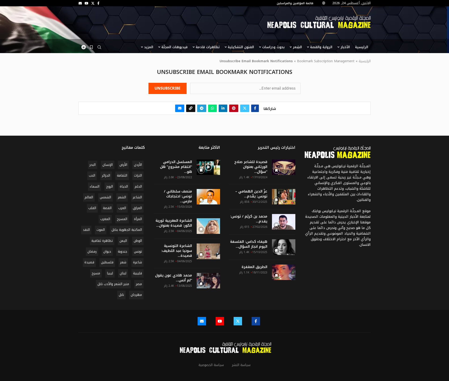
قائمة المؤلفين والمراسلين (295, 3)
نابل (121, 295)
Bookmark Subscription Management (326, 61)
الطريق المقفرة (254, 267)
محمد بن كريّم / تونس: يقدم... (248, 219)
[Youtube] (86, 3)
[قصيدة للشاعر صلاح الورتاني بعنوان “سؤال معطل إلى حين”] (283, 167)
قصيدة (89, 262)
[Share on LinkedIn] (223, 108)
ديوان (107, 251)
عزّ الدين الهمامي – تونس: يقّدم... (251, 194)
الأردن (138, 165)
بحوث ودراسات (273, 47)
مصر (139, 284)
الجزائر (106, 175)
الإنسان (107, 165)
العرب (122, 208)
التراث (138, 175)
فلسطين (107, 262)
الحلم (138, 186)
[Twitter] (93, 3)
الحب (92, 175)
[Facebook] (98, 3)
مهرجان (136, 295)
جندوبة (122, 251)
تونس (138, 251)
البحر (93, 165)
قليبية (137, 273)
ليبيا (110, 273)
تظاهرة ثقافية (102, 241)
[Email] (80, 3)
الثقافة (122, 175)
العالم (89, 197)
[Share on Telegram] (201, 108)
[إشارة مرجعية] (91, 47)
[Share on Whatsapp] (212, 108)
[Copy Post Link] (190, 108)
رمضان (92, 251)
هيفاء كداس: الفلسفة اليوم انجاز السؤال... (248, 244)
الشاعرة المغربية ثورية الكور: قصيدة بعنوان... (174, 223)
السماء (94, 186)
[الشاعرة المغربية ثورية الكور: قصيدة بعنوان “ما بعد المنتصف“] (208, 226)
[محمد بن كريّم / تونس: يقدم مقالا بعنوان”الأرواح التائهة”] (283, 222)
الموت (101, 230)
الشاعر (137, 197)
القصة (107, 208)
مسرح (96, 273)
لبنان (123, 273)
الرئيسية (361, 47)
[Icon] (208, 167)
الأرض (123, 165)
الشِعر (297, 47)
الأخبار (345, 47)
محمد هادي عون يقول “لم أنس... (173, 278)
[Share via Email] (179, 108)
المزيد (148, 47)
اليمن (123, 241)
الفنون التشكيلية (241, 47)
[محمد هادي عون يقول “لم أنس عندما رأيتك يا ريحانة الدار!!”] (208, 281)
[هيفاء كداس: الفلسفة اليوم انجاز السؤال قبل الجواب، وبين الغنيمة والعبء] (283, 247)
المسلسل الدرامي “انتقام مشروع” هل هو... (176, 167)
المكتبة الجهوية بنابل (127, 230)
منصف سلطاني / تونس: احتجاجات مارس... (178, 196)
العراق (137, 208)
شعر (123, 262)
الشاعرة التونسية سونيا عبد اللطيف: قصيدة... (176, 250)
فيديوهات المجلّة (174, 47)
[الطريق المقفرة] (283, 272)
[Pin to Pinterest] (233, 108)
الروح (109, 186)
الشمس (105, 197)
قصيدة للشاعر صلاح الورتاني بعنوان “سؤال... (250, 167)
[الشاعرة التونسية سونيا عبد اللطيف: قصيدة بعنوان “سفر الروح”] (208, 251)
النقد (86, 230)
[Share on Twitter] (244, 108)
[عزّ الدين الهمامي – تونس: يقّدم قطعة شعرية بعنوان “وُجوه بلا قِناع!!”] (283, 197)
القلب (92, 208)
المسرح (122, 219)
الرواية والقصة (321, 47)
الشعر (122, 197)
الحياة (124, 186)
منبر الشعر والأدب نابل (113, 284)
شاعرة (137, 262)
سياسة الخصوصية (211, 365)
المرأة (138, 219)
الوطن (138, 241)
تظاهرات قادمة (208, 47)
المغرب (105, 219)
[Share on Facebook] (255, 108)
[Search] (99, 48)
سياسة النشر (241, 365)
